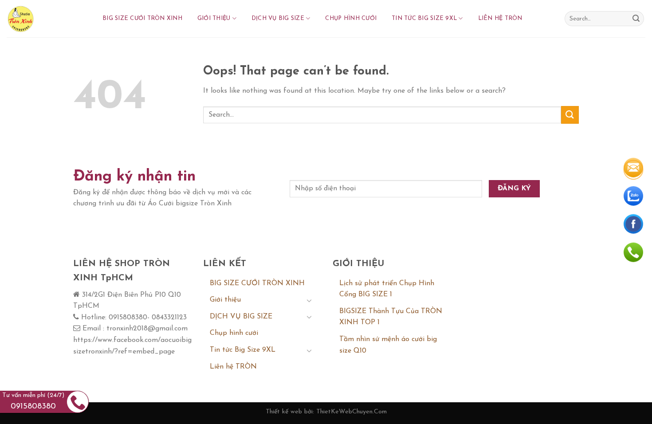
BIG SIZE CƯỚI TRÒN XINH (142, 18)
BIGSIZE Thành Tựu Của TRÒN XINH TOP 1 (390, 317)
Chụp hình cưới (351, 18)
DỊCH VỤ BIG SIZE (277, 18)
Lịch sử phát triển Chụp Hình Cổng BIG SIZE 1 (386, 289)
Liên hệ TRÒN (500, 18)
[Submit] (636, 18)
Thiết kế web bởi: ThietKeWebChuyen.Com (326, 411)
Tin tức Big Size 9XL (424, 18)
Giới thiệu (214, 18)
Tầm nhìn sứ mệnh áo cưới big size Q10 (388, 345)
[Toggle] (309, 300)
